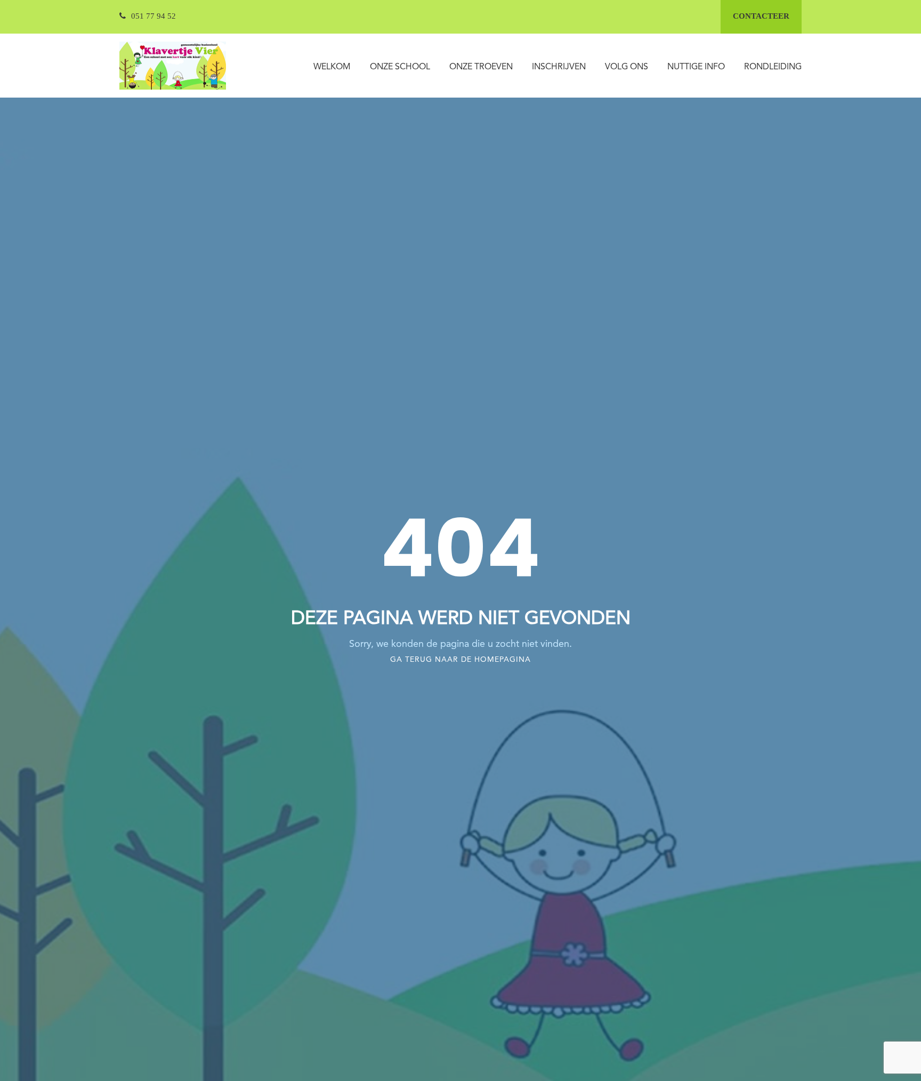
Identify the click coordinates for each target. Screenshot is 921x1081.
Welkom (332, 67)
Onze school (400, 67)
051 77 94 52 (153, 16)
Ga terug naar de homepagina (460, 659)
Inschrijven (559, 67)
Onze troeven (481, 67)
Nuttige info (696, 67)
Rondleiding (773, 67)
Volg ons (626, 67)
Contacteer (761, 16)
